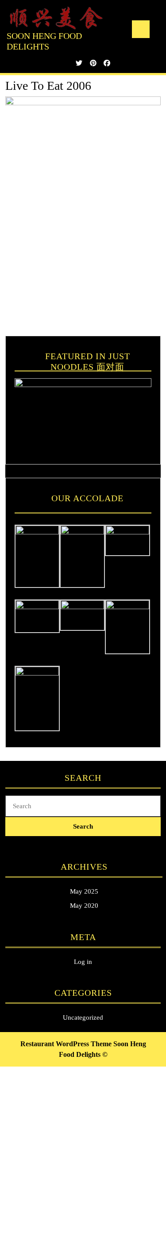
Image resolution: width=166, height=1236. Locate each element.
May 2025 (84, 891)
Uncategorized (83, 1017)
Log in (83, 961)
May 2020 (84, 905)
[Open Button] (141, 29)
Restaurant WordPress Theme (66, 1044)
